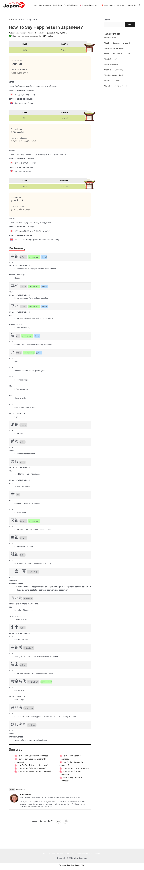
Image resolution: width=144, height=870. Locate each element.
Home (35, 5)
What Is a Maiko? (110, 38)
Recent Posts (20, 789)
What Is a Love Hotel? (112, 80)
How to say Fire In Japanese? (76, 768)
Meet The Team (57, 853)
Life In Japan (57, 5)
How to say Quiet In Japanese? (32, 768)
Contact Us (131, 5)
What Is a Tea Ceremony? (114, 70)
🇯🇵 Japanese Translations (88, 5)
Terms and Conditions (85, 853)
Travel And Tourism (70, 5)
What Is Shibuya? (110, 59)
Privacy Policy (70, 853)
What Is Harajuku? (111, 64)
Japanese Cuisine (45, 5)
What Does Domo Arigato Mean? (117, 43)
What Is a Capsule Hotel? (114, 75)
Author (12, 789)
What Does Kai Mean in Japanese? (117, 54)
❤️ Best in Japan (107, 5)
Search (107, 20)
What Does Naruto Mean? (114, 48)
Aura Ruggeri (21, 33)
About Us (120, 5)
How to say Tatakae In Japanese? (33, 765)
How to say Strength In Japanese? (33, 756)
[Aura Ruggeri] (14, 798)
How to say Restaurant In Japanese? (34, 771)
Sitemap (98, 853)
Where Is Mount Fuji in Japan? (115, 86)
